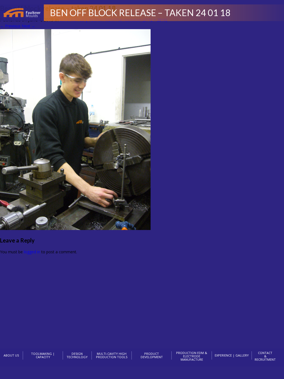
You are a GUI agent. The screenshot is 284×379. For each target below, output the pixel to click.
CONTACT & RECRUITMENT (265, 356)
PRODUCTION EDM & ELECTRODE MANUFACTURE (191, 356)
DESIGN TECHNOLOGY (77, 355)
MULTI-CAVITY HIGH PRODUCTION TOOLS (111, 355)
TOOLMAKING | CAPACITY (43, 355)
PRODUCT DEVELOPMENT (152, 355)
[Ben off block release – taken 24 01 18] (75, 228)
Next (28, 26)
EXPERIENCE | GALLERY (232, 355)
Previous (10, 26)
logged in (32, 251)
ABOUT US (11, 355)
